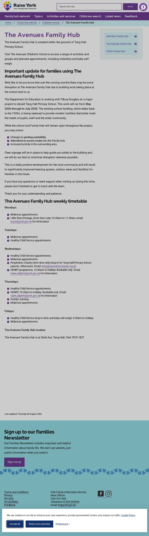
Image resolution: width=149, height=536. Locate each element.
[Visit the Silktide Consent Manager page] (140, 524)
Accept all (15, 524)
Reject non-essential (39, 524)
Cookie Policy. (128, 515)
